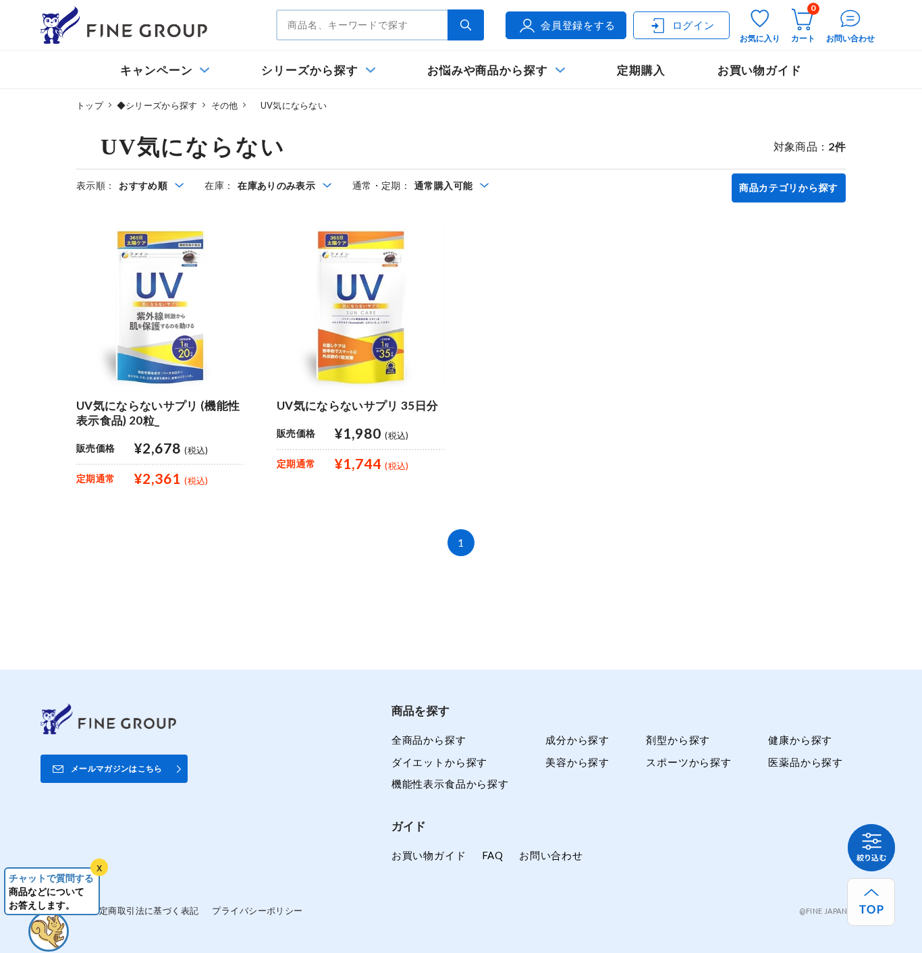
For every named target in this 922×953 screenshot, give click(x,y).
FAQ (493, 855)
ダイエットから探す (439, 762)
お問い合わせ (551, 855)
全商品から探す (428, 740)
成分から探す (577, 740)
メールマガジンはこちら (117, 768)
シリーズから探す (309, 70)
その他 (224, 105)
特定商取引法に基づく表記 (144, 910)
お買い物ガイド (760, 70)
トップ (89, 105)
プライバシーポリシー (257, 910)
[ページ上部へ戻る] (871, 902)
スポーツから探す (689, 762)
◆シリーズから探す (157, 105)
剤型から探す (678, 740)
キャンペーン (156, 70)
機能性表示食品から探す (450, 784)
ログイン (693, 25)
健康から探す (800, 740)
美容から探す (577, 762)
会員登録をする (578, 25)
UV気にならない (288, 105)
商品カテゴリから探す (788, 187)
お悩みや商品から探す (487, 70)
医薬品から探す (805, 762)
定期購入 (641, 70)
